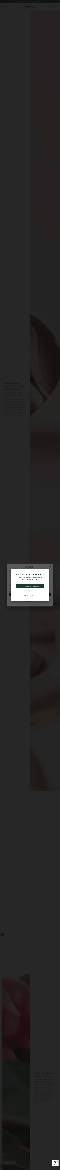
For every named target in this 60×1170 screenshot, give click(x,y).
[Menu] (58, 1161)
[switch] (55, 1164)
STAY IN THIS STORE (30, 591)
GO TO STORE (30, 586)
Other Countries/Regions (30, 595)
